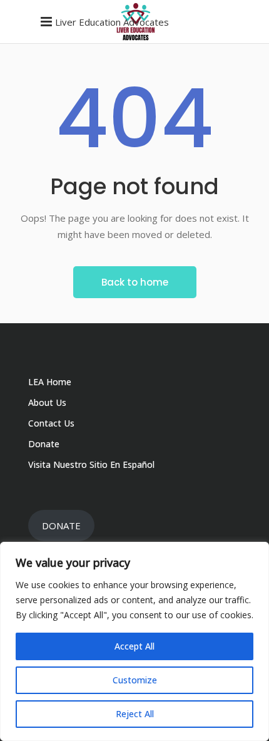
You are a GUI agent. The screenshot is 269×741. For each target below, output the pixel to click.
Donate (43, 444)
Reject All (135, 714)
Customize (135, 680)
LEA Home (49, 382)
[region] (134, 641)
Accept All (134, 646)
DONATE (61, 525)
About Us (47, 402)
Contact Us (51, 423)
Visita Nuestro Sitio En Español (91, 464)
